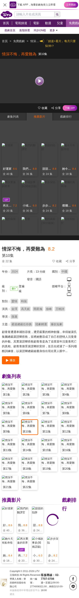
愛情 (14, 301)
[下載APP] (70, 108)
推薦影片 (39, 116)
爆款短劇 (56, 324)
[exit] (5, 5)
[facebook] (73, 579)
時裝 (24, 301)
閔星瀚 (38, 308)
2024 (15, 271)
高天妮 (25, 308)
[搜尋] (57, 14)
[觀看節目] (39, 81)
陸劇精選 (41, 324)
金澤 (14, 308)
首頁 (5, 41)
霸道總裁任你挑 (22, 324)
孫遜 (14, 316)
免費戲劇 (19, 41)
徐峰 (49, 308)
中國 (64, 271)
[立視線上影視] (6, 14)
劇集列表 (13, 116)
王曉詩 (60, 308)
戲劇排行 (66, 116)
